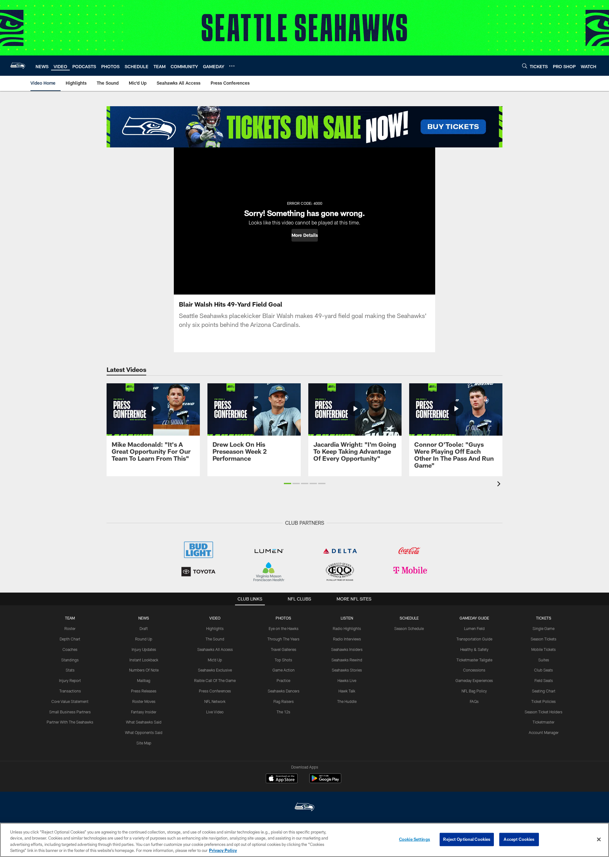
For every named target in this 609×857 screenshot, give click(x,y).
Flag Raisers (283, 701)
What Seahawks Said (143, 722)
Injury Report (70, 680)
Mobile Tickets (543, 649)
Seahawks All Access (215, 649)
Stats (70, 670)
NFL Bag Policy (474, 691)
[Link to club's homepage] (17, 65)
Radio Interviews (347, 639)
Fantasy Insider (143, 712)
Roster (69, 628)
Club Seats (543, 670)
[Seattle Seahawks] (304, 808)
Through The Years (283, 639)
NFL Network (215, 701)
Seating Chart (543, 691)
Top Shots (283, 660)
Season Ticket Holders (543, 712)
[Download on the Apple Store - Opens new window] (281, 779)
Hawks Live (346, 680)
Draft (144, 628)
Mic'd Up (215, 660)
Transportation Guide (474, 639)
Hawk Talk (346, 691)
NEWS (143, 618)
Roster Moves (143, 701)
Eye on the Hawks (283, 628)
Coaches (69, 649)
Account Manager (544, 732)
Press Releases (143, 691)
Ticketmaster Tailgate (474, 660)
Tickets (543, 618)
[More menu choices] (231, 65)
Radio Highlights (347, 628)
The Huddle (347, 701)
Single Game (543, 628)
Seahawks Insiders (347, 649)
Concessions (474, 670)
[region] (304, 840)
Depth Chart (70, 639)
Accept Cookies (519, 839)
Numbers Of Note (144, 670)
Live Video (215, 712)
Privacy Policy (223, 850)
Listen (347, 618)
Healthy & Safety (474, 649)
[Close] (599, 839)
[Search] (524, 66)
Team (70, 618)
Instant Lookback (143, 660)
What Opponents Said (143, 732)
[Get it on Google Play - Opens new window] (325, 781)
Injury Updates (144, 649)
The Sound (215, 639)
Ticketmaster (543, 722)
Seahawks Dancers (283, 691)
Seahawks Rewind (346, 660)
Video (214, 618)
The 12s (283, 712)
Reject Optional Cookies (466, 839)
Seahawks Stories (347, 670)
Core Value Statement (69, 701)
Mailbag (143, 680)
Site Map (143, 743)
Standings (70, 660)
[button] (304, 235)
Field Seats (543, 680)
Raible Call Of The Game (215, 680)
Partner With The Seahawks (70, 722)
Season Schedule (409, 628)
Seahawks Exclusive (215, 670)
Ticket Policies (543, 701)
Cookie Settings (414, 839)
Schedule (409, 618)
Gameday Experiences (474, 680)
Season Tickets (543, 639)
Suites (543, 660)
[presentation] (499, 484)
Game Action (283, 670)
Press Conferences (215, 691)
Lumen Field (474, 628)
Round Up (143, 639)
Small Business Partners (70, 712)
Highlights (215, 628)
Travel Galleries (283, 649)
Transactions (70, 691)
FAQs (474, 701)
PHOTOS (283, 618)
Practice (283, 680)
